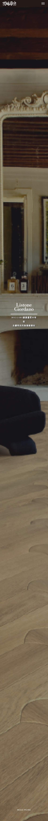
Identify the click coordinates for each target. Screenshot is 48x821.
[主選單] (43, 4)
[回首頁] (9, 3)
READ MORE (24, 810)
